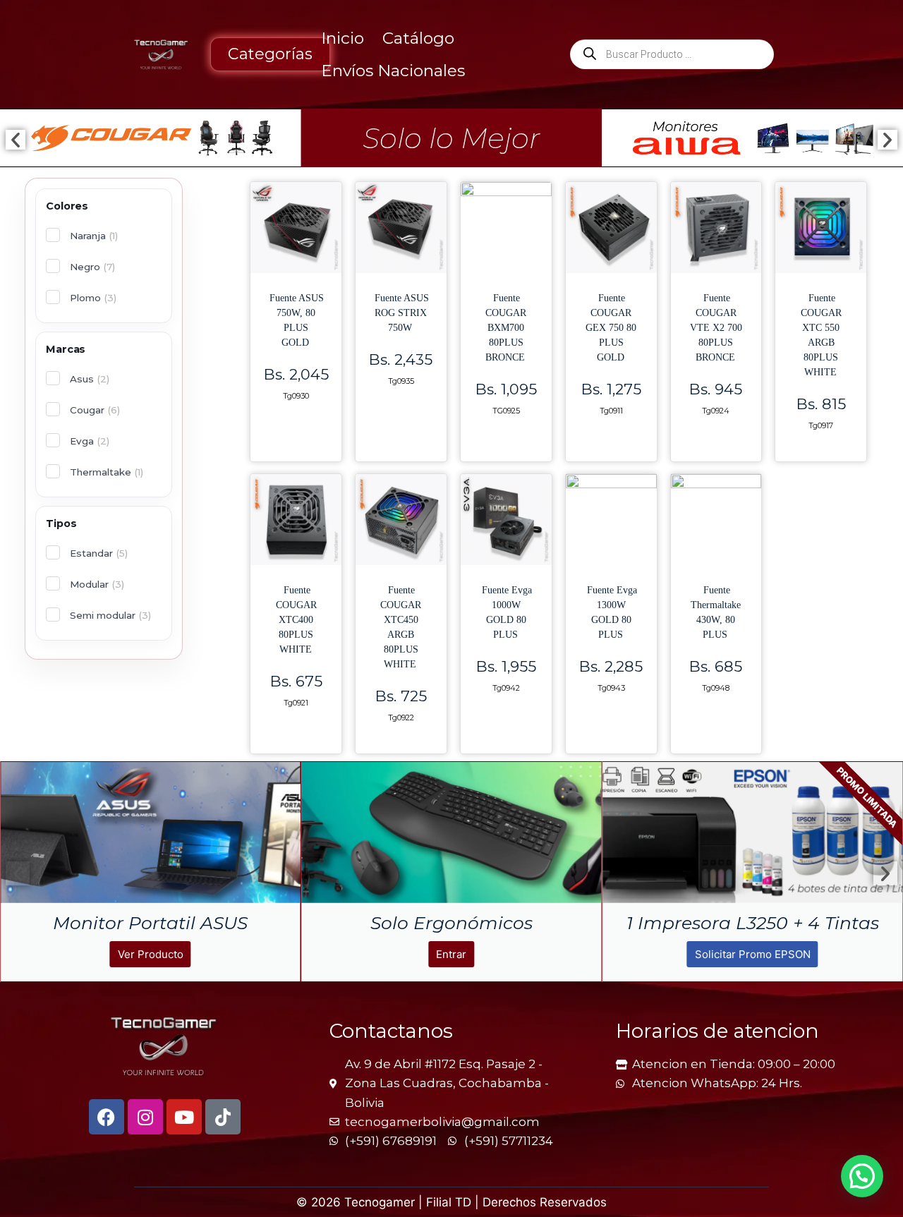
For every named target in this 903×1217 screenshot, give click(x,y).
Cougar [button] (95, 410)
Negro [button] (92, 266)
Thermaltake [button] (106, 472)
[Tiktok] (223, 1116)
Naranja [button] (94, 235)
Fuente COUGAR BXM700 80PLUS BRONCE (505, 328)
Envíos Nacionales (393, 70)
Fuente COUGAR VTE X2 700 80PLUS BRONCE (716, 328)
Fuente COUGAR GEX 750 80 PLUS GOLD (611, 328)
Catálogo (418, 38)
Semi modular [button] (110, 615)
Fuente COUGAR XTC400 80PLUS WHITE (296, 620)
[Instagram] (145, 1116)
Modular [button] (97, 584)
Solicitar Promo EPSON (458, 954)
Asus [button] (89, 379)
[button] (15, 140)
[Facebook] (106, 1116)
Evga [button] (89, 441)
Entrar (157, 954)
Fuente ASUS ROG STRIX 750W (402, 313)
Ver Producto (759, 954)
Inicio (342, 38)
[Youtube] (184, 1116)
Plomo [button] (93, 297)
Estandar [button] (99, 553)
